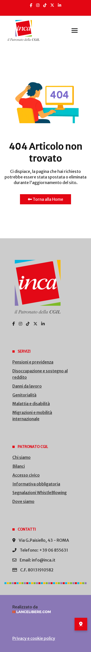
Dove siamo (23, 501)
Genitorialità (24, 394)
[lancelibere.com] (45, 611)
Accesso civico (26, 475)
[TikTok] (45, 5)
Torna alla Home (47, 199)
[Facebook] (31, 5)
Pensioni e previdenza (32, 362)
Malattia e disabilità (31, 403)
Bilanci (18, 466)
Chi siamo (21, 457)
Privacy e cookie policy (33, 638)
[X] (52, 5)
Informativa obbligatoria (36, 483)
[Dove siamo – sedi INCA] (81, 624)
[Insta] (37, 5)
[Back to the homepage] (24, 30)
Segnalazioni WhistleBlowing (39, 492)
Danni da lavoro (27, 386)
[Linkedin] (59, 5)
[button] (75, 30)
